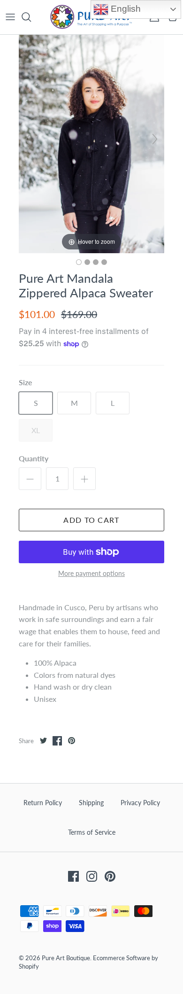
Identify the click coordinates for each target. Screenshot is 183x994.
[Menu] (10, 17)
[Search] (31, 17)
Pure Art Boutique (66, 958)
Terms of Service (91, 832)
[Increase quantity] (84, 478)
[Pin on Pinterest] (71, 741)
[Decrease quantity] (30, 478)
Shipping (91, 803)
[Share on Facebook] (57, 741)
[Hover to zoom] (91, 142)
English (124, 9)
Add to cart (91, 519)
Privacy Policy (140, 803)
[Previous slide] (28, 139)
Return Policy (42, 803)
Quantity (33, 458)
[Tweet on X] (43, 741)
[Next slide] (154, 139)
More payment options (91, 573)
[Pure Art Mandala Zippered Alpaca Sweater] (79, 262)
